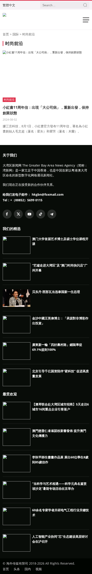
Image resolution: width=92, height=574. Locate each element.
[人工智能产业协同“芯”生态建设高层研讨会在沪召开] (16, 550)
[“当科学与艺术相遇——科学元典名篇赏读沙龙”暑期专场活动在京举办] (16, 498)
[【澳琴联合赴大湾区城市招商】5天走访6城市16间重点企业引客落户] (16, 418)
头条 (17, 569)
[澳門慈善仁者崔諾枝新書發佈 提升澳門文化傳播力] (16, 445)
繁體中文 (9, 5)
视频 (39, 569)
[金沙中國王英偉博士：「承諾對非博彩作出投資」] (16, 332)
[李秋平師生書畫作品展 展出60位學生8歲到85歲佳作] (16, 471)
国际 (16, 34)
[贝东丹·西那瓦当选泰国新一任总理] (16, 306)
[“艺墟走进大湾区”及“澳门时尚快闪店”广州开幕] (16, 279)
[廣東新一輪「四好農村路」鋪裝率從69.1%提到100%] (16, 359)
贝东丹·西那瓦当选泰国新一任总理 (56, 292)
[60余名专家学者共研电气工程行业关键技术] (16, 524)
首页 (6, 34)
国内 (28, 569)
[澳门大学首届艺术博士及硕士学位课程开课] (16, 253)
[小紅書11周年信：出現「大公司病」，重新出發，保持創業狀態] (42, 52)
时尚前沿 (28, 34)
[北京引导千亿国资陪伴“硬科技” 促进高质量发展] (16, 385)
